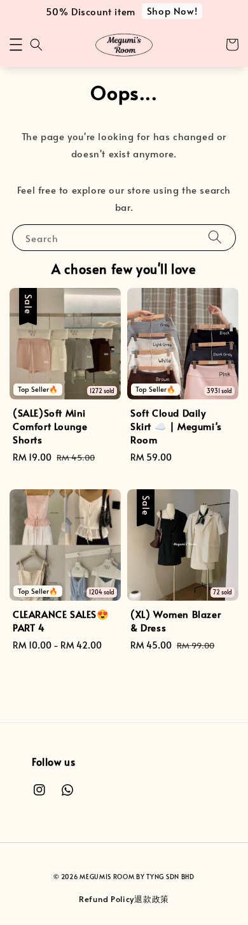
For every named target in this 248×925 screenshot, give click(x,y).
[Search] (215, 237)
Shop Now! (172, 10)
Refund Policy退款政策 (124, 899)
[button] (16, 45)
